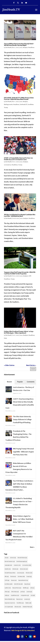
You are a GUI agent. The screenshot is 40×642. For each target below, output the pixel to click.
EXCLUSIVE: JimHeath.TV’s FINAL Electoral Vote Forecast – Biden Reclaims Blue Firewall (19, 98)
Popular (20, 382)
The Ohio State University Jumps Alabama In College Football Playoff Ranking (22, 419)
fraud (29, 576)
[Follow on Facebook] (13, 2)
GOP (30, 276)
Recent (9, 382)
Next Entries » (31, 365)
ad (6, 557)
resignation (25, 595)
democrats (24, 569)
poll (22, 591)
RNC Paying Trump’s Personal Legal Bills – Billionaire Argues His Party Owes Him (23, 452)
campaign (8, 565)
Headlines (31, 47)
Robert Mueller (10, 599)
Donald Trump (10, 572)
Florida (13, 576)
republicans (15, 595)
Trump (6, 107)
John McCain (18, 584)
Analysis (25, 47)
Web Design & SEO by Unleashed (22, 630)
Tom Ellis (20, 602)
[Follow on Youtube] (26, 2)
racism (29, 591)
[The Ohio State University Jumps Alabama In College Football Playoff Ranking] (9, 421)
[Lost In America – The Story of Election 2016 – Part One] (9, 392)
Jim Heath (8, 47)
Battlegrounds (8, 104)
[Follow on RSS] (18, 636)
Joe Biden (31, 104)
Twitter (28, 602)
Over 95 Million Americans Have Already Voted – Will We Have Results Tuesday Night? (19, 44)
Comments (30, 382)
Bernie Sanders (10, 561)
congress (17, 565)
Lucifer (8, 587)
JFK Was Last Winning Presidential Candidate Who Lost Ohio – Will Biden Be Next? (19, 215)
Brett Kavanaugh (22, 561)
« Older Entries (9, 365)
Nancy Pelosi (17, 587)
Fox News (21, 576)
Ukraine (18, 606)
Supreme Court (10, 602)
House (14, 580)
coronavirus (7, 165)
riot (33, 595)
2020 (20, 47)
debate (15, 569)
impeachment (23, 580)
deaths (8, 569)
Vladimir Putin (27, 606)
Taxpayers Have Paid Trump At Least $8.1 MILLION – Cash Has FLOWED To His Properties (20, 273)
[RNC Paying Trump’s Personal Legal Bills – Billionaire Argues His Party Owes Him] (9, 453)
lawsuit (27, 584)
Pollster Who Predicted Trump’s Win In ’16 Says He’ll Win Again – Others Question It (18, 332)
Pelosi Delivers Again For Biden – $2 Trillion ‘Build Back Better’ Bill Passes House (23, 519)
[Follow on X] (18, 2)
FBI (7, 576)
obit (32, 587)
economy (20, 572)
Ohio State (15, 591)
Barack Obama (22, 557)
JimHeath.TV (23, 104)
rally (7, 595)
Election (29, 572)
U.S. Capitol (9, 606)
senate (27, 599)
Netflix (25, 587)
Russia (19, 599)
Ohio (7, 591)
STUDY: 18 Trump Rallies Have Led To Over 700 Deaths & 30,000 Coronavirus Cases (18, 158)
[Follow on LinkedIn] (22, 2)
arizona (13, 557)
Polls (5, 338)
